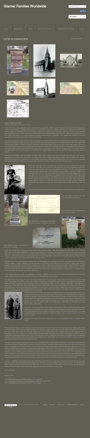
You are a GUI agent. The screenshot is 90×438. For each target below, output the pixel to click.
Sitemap (82, 404)
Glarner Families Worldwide (25, 6)
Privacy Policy (61, 404)
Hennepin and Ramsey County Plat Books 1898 (24, 381)
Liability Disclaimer (72, 404)
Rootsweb (12, 370)
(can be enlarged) (36, 379)
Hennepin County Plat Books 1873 (20, 379)
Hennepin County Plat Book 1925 (19, 383)
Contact (45, 404)
